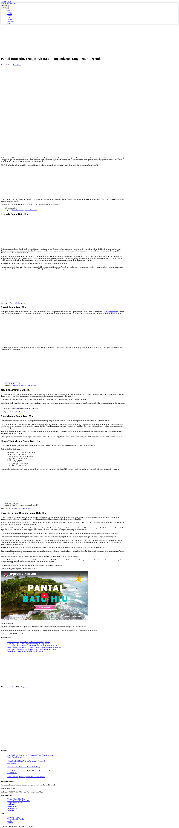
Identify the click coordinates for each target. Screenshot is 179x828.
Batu (9, 23)
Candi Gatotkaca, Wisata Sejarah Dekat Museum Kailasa (26, 777)
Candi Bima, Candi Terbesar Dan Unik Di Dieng (23, 767)
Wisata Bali (11, 810)
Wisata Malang (12, 808)
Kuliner (9, 14)
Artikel (9, 10)
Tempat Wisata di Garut (15, 803)
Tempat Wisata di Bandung (16, 799)
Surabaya (10, 21)
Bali (8, 17)
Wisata (9, 12)
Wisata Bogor (11, 804)
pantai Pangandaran (20, 303)
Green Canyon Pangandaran (22, 508)
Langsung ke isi (6, 2)
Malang (9, 16)
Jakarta (9, 19)
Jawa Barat (12, 687)
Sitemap (10, 823)
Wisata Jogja (11, 806)
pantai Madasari (19, 412)
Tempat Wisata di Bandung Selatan (18, 801)
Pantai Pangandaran (110, 312)
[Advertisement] (63, 40)
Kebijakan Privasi (13, 817)
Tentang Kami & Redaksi (15, 819)
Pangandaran (25, 687)
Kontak (9, 821)
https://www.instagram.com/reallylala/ (24, 385)
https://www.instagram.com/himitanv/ (24, 210)
